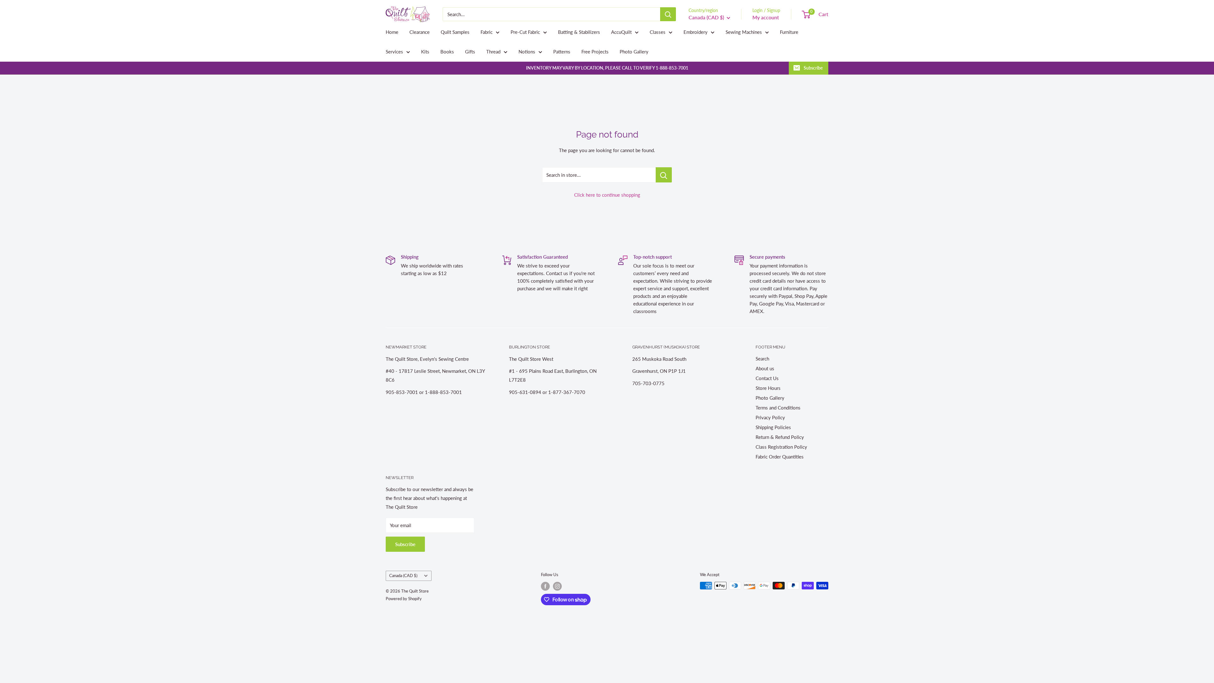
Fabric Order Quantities (780, 456)
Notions (526, 51)
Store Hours (768, 388)
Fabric (487, 32)
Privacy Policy (770, 417)
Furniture (789, 32)
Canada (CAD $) (403, 575)
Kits (425, 51)
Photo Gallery (634, 51)
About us (765, 368)
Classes (657, 32)
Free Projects (595, 51)
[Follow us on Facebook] (545, 586)
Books (447, 51)
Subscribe (813, 68)
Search (762, 358)
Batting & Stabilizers (579, 32)
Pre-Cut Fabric (525, 32)
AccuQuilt (621, 32)
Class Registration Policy (781, 447)
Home (392, 32)
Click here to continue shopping (607, 195)
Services (394, 51)
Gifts (470, 51)
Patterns (561, 51)
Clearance (419, 32)
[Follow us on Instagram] (557, 586)
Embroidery (696, 32)
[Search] (668, 14)
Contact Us (767, 378)
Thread (493, 51)
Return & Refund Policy (780, 437)
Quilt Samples (455, 32)
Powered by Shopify (404, 598)
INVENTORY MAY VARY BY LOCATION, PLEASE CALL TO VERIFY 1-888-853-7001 (607, 68)
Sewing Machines (744, 32)
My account (765, 17)
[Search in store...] (664, 174)
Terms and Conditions (778, 407)
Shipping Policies (773, 427)
